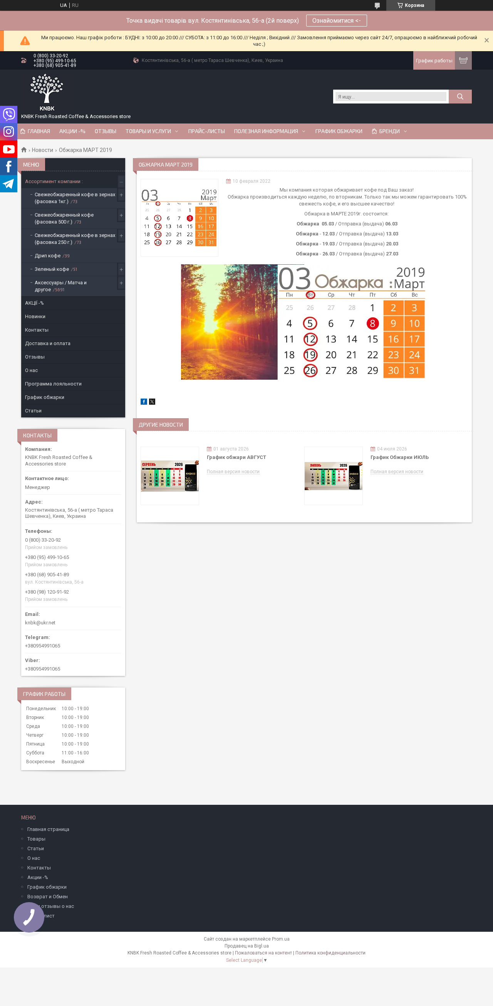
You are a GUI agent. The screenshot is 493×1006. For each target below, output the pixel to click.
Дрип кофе (47, 256)
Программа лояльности (53, 384)
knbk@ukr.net (40, 623)
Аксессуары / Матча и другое (61, 286)
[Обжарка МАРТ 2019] (179, 218)
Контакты (37, 330)
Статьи (33, 411)
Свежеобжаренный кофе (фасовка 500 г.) (64, 218)
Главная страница (48, 829)
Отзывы (105, 131)
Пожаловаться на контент (263, 953)
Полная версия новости (233, 471)
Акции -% (37, 877)
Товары (36, 839)
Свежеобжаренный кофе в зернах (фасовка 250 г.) (75, 238)
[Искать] (460, 96)
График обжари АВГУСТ (236, 457)
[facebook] (144, 403)
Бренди (389, 131)
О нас (31, 370)
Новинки (35, 316)
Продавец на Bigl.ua (247, 946)
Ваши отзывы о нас (50, 906)
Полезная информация (266, 131)
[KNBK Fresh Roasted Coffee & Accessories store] (46, 92)
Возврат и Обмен (47, 896)
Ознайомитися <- (336, 20)
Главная (39, 131)
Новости (42, 150)
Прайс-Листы (206, 131)
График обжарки (338, 131)
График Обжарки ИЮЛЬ (400, 457)
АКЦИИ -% (72, 131)
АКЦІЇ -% (34, 303)
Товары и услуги (148, 131)
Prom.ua (281, 939)
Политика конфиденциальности (330, 953)
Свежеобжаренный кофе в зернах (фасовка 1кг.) (75, 198)
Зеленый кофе (52, 269)
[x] (152, 403)
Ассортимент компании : (54, 181)
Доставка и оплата (47, 343)
